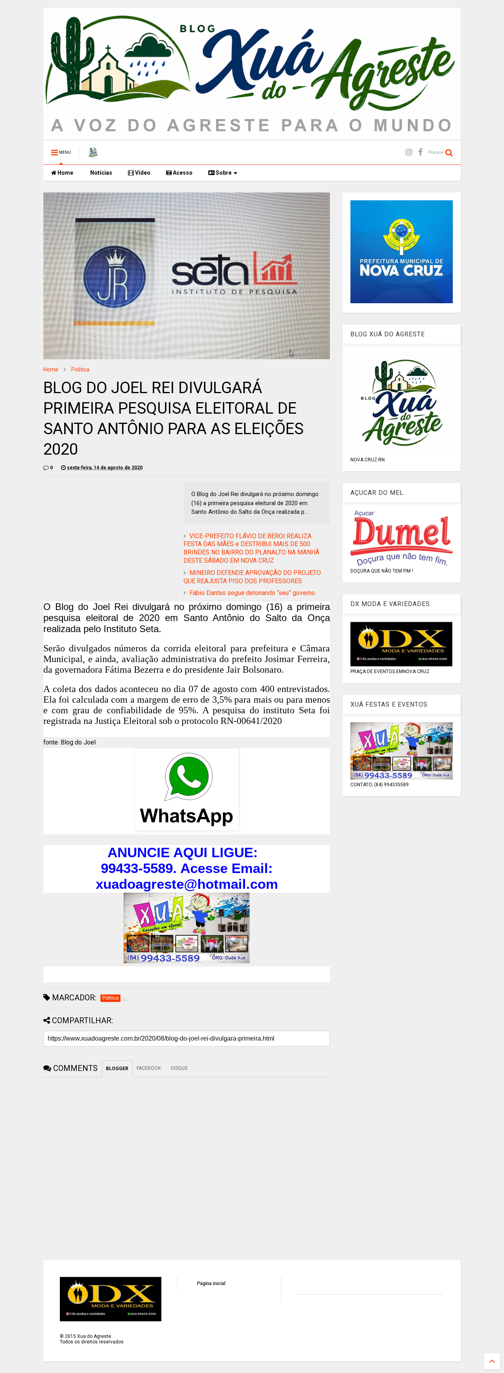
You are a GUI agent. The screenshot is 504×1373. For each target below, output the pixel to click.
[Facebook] (420, 152)
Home (64, 173)
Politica (80, 369)
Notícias (100, 173)
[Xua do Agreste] (93, 155)
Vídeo (142, 173)
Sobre (223, 173)
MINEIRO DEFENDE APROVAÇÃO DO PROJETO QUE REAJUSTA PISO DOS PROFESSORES (252, 577)
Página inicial (211, 1283)
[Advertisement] (109, 537)
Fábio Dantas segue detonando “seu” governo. (252, 593)
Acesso (182, 173)
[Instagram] (409, 152)
